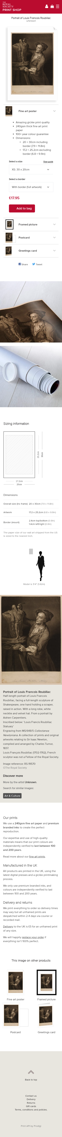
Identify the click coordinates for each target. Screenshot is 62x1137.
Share (25, 264)
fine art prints (37, 856)
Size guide (48, 161)
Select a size (31, 161)
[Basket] (52, 7)
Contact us (31, 1096)
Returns (31, 1103)
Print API (25, 1126)
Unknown (31, 21)
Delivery (8, 926)
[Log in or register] (47, 7)
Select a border (17, 179)
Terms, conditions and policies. (31, 1109)
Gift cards (31, 1106)
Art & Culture (12, 795)
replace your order (33, 937)
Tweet (39, 264)
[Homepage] (11, 6)
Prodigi (37, 1126)
